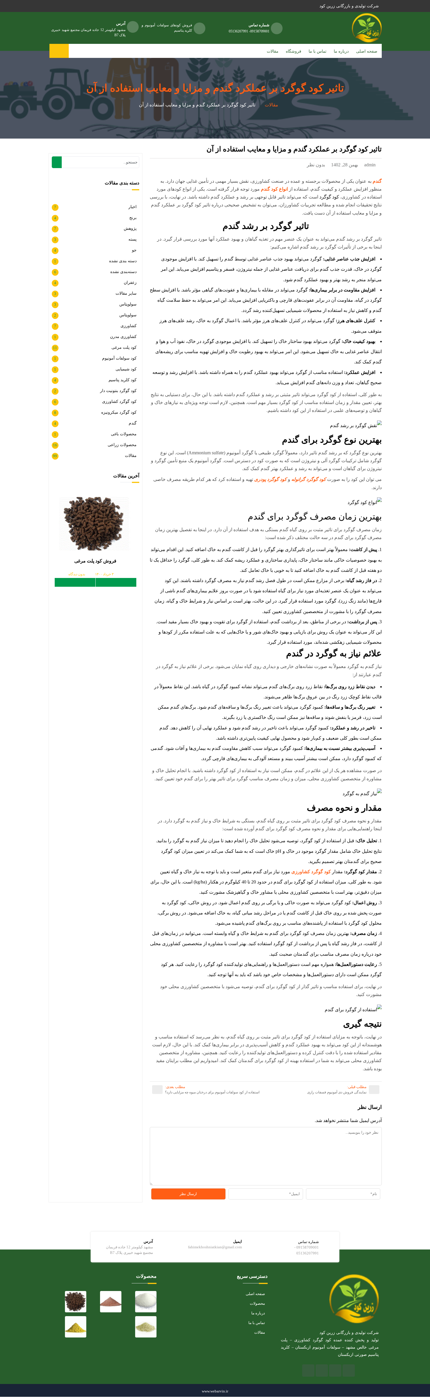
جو (134, 250)
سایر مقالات (126, 293)
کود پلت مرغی (124, 347)
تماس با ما (317, 51)
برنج (133, 217)
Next (75, 582)
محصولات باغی (124, 434)
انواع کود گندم (274, 189)
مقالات (272, 51)
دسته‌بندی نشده (123, 272)
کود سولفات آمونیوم (119, 358)
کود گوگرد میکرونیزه (119, 412)
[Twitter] (335, 1370)
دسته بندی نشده (123, 261)
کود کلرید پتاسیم (123, 380)
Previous (116, 582)
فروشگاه (293, 51)
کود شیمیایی (126, 369)
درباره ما (341, 51)
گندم (133, 423)
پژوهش (130, 228)
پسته (132, 239)
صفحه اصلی (366, 51)
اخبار (132, 207)
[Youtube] (322, 1370)
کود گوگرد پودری (270, 479)
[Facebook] (349, 1370)
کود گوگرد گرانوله (308, 479)
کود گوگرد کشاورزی (311, 871)
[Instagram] (308, 1370)
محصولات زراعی (122, 445)
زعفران (130, 282)
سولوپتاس (128, 304)
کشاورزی (129, 326)
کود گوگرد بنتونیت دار (118, 391)
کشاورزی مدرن (123, 336)
